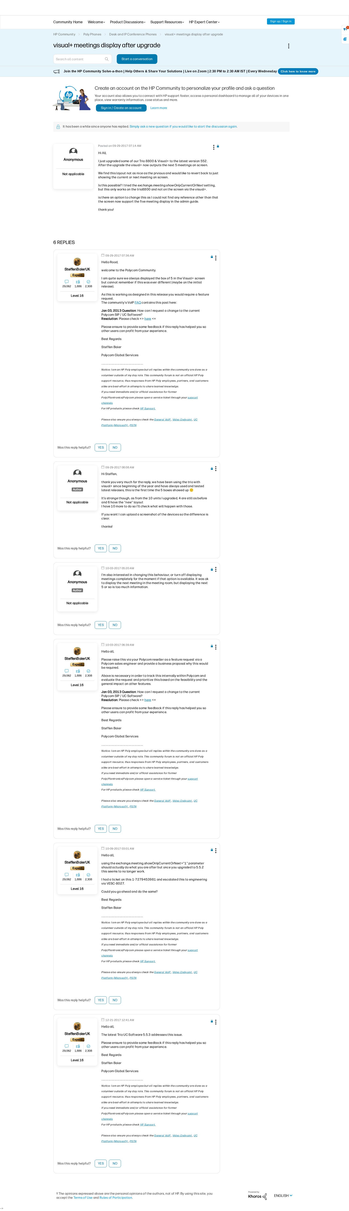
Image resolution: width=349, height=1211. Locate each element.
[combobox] (82, 59)
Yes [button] (101, 447)
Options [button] (290, 46)
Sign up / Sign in (280, 21)
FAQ (138, 302)
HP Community (64, 34)
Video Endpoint (182, 419)
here (147, 319)
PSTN (133, 425)
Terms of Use (83, 1197)
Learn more (158, 108)
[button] (213, 146)
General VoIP (162, 419)
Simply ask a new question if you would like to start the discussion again (183, 126)
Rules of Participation (116, 1197)
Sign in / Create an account (121, 108)
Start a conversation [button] (137, 59)
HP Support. (148, 408)
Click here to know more (298, 71)
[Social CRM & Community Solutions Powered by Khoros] (257, 1195)
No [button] (115, 447)
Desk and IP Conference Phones (133, 34)
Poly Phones (92, 34)
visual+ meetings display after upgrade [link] (194, 34)
